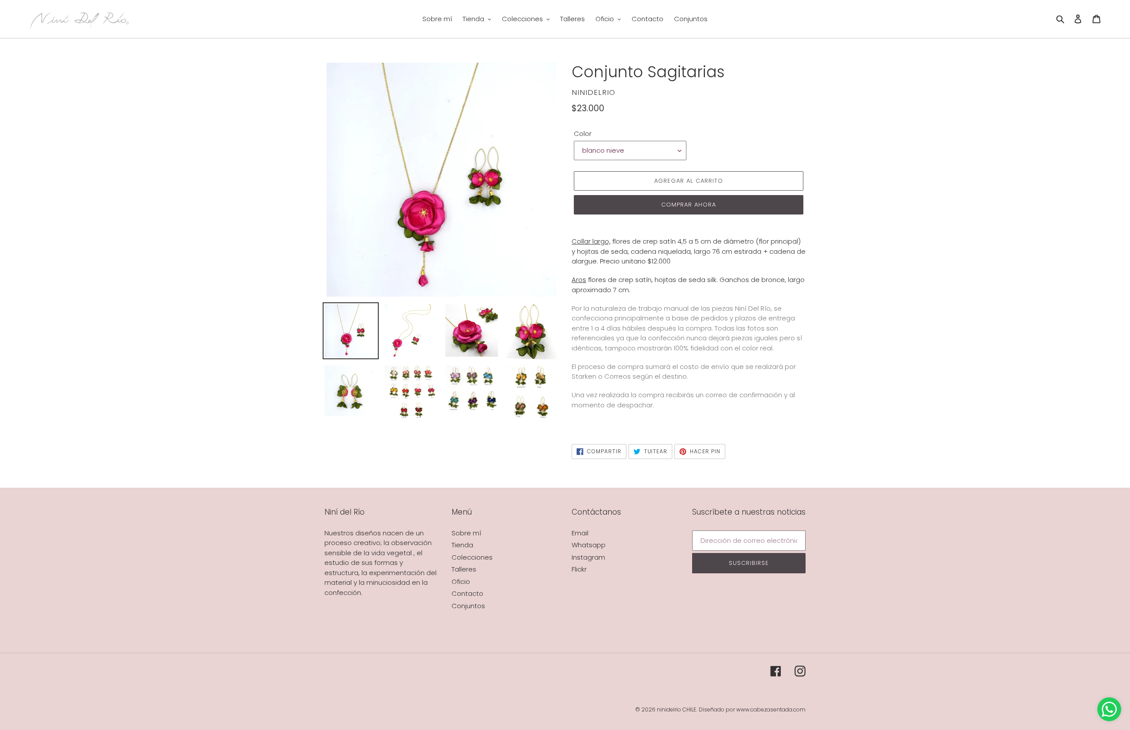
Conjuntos (468, 605)
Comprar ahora (688, 204)
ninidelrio (669, 709)
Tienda (462, 544)
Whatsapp (589, 544)
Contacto (467, 593)
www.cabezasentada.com (771, 709)
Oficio (461, 581)
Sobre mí (466, 533)
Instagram (588, 557)
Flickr (579, 569)
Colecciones (472, 557)
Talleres (464, 569)
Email (580, 533)
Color (582, 133)
